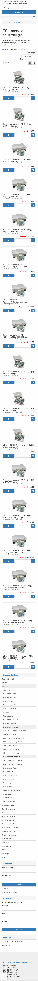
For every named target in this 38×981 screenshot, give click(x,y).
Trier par (23, 59)
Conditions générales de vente (12, 941)
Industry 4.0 (7, 690)
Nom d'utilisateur (8, 867)
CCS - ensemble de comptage (13, 760)
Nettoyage (5, 853)
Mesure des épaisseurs (10, 835)
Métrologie (5, 842)
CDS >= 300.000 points (11, 753)
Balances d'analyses (9, 708)
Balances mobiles (8, 779)
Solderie (5, 683)
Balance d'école (8, 701)
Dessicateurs (7, 712)
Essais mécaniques (8, 816)
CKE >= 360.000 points (11, 749)
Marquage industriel (9, 831)
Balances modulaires (10, 775)
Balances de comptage (10, 727)
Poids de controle (8, 805)
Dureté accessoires (8, 809)
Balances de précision (10, 705)
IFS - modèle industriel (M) (12, 757)
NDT (3, 850)
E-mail (4, 921)
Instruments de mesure (10, 828)
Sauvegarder (19, 12)
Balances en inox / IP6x (10, 720)
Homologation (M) (9, 801)
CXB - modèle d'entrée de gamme (14, 731)
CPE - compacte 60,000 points (13, 742)
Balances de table (9, 716)
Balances (5, 686)
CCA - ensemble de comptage (13, 764)
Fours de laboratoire (9, 820)
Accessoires (7, 794)
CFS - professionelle (10, 745)
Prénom (5, 905)
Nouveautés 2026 (8, 679)
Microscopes (6, 846)
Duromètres (6, 813)
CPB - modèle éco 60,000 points (14, 738)
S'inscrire (5, 888)
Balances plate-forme (10, 768)
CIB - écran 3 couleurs (10, 734)
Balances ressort (8, 786)
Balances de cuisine (9, 694)
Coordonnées (6, 945)
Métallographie (7, 839)
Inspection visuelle (8, 824)
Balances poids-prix (9, 723)
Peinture (5, 857)
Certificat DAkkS (8, 798)
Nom (3, 913)
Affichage (31, 53)
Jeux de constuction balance (12, 790)
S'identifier (19, 884)
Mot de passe (7, 875)
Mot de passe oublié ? (9, 892)
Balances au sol (8, 772)
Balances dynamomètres (11, 783)
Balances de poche (9, 697)
